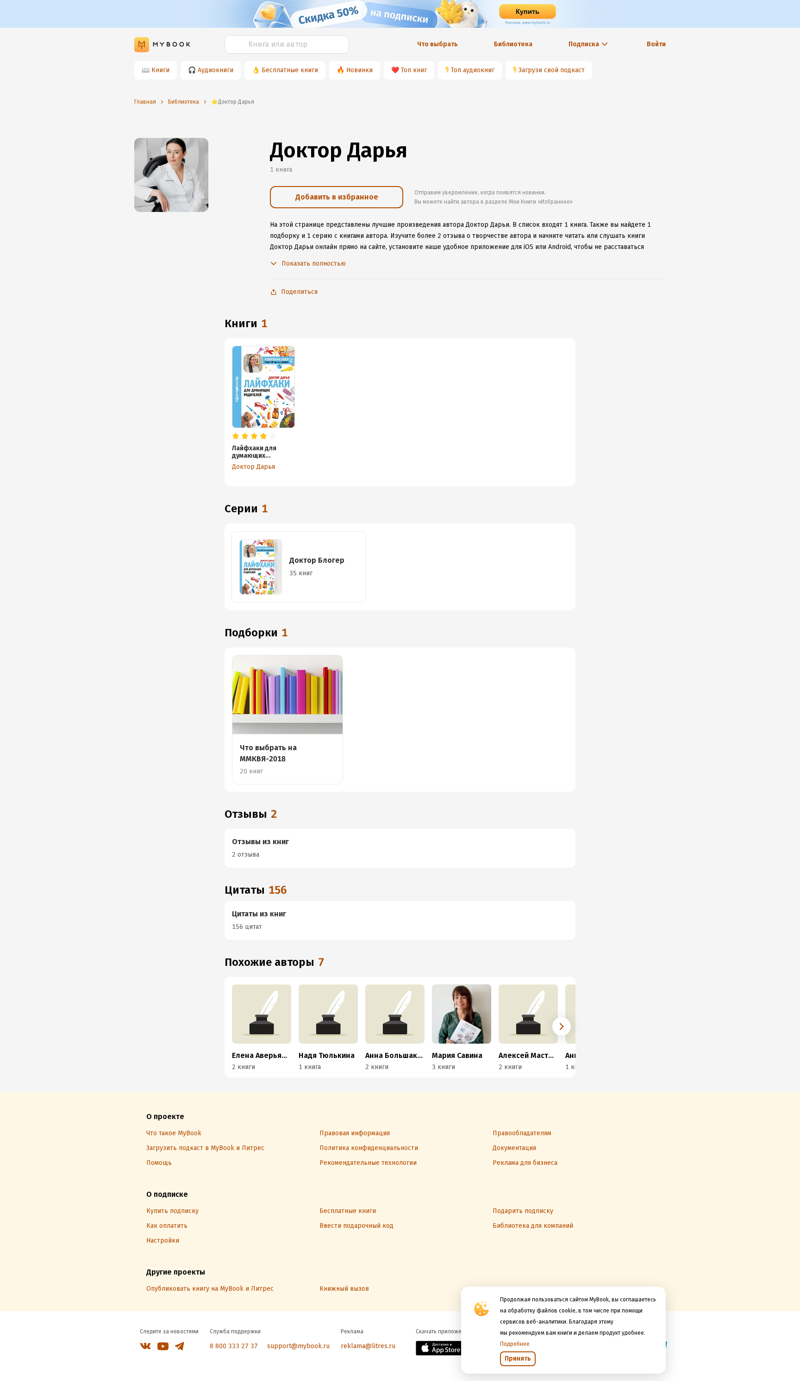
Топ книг (414, 70)
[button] (561, 1026)
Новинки (359, 70)
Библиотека (513, 44)
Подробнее (515, 1344)
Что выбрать (437, 44)
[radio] (235, 436)
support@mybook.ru (298, 1346)
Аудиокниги (215, 70)
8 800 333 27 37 (234, 1346)
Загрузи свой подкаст (552, 70)
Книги (160, 70)
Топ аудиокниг (472, 70)
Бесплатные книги (290, 70)
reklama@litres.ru (368, 1346)
